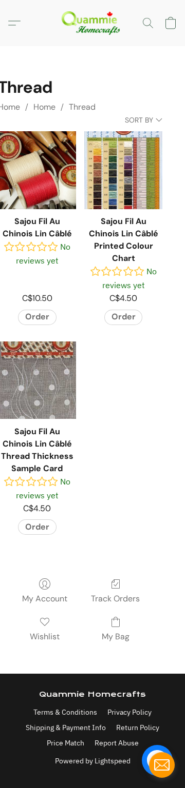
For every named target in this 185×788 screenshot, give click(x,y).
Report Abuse (117, 742)
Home (44, 107)
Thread (82, 107)
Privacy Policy (129, 712)
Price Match (65, 742)
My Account (44, 598)
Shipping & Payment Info (66, 727)
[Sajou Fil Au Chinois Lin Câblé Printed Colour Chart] (123, 170)
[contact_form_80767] (162, 765)
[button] (92, 23)
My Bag (116, 636)
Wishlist (45, 636)
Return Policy (137, 727)
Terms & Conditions (65, 712)
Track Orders (115, 598)
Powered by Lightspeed (93, 760)
